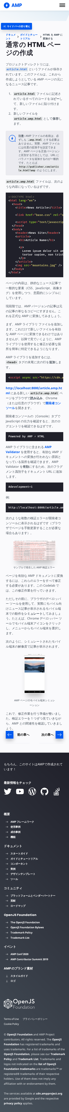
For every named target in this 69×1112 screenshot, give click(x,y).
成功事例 (16, 832)
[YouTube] (20, 791)
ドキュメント (11, 36)
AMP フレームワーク (22, 821)
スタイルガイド (19, 976)
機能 (13, 837)
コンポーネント (19, 863)
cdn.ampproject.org (49, 1093)
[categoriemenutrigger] (16, 26)
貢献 (13, 900)
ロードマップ (18, 905)
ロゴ (13, 981)
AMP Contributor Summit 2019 (29, 959)
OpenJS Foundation (20, 1034)
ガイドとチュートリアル (29, 36)
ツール (14, 879)
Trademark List (20, 937)
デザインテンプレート (23, 874)
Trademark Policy (21, 932)
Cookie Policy (11, 1024)
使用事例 (16, 826)
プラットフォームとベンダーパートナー (33, 895)
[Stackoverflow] (57, 791)
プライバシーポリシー (35, 1019)
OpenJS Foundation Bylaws (27, 927)
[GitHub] (44, 791)
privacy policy (13, 1103)
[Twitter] (8, 791)
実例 (13, 869)
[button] (62, 5)
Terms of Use (11, 1019)
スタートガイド (19, 853)
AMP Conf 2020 (19, 954)
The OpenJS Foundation (25, 922)
